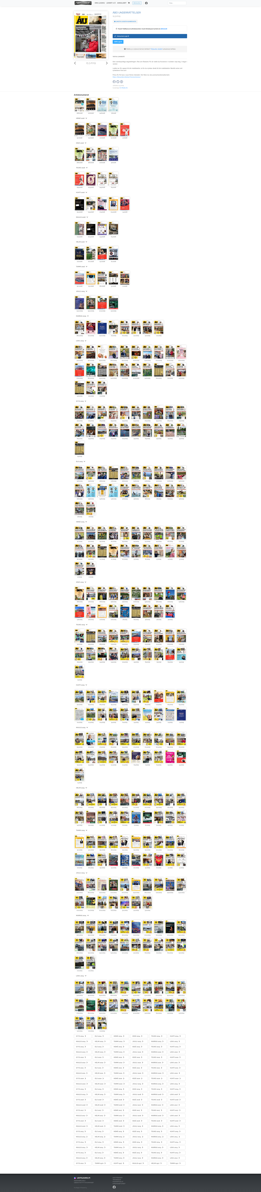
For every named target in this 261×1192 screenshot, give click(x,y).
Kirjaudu (136, 3)
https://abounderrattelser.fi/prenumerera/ (127, 77)
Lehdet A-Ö (111, 3)
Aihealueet (121, 3)
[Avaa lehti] (79, 105)
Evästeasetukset (119, 1183)
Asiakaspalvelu (79, 1180)
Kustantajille (118, 1181)
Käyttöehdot (118, 1177)
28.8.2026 (164, 29)
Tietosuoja (117, 1179)
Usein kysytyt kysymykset (84, 1182)
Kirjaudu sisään (156, 49)
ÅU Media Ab (123, 88)
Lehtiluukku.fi (83, 1178)
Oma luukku (100, 3)
